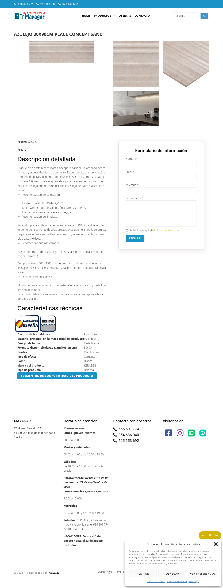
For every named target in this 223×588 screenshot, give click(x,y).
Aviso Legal (194, 581)
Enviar (135, 238)
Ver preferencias (203, 573)
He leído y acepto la (154, 230)
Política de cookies (156, 581)
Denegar (172, 573)
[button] (216, 544)
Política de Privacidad (177, 581)
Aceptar (143, 573)
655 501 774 (210, 535)
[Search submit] (204, 16)
